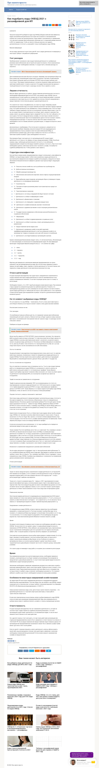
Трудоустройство (21, 9)
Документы (71, 65)
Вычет (70, 32)
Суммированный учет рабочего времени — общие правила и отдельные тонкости (82, 53)
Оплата (77, 26)
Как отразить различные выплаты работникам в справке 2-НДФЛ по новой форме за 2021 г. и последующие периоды (80, 62)
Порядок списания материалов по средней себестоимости (83, 36)
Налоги (11, 9)
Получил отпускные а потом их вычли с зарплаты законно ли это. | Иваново (83, 70)
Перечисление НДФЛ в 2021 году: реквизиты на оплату (83, 23)
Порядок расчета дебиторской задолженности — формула (81, 45)
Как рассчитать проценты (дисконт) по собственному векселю (79, 30)
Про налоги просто (16, 2)
